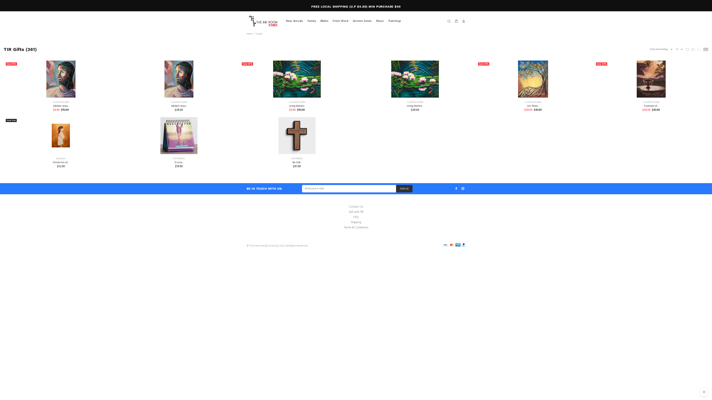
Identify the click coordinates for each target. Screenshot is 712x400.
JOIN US (404, 189)
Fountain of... (651, 106)
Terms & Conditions (356, 227)
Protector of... (61, 162)
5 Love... (179, 162)
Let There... (533, 106)
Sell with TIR (356, 212)
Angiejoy (61, 159)
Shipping (356, 222)
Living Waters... (297, 106)
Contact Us (356, 206)
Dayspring (179, 159)
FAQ (356, 217)
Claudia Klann (61, 102)
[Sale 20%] (533, 79)
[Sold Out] (61, 136)
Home (249, 34)
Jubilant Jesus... (61, 106)
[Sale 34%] (60, 79)
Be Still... (297, 162)
